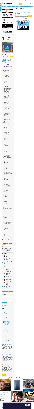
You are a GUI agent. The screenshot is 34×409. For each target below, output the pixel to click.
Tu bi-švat (5, 139)
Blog (4, 330)
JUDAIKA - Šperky (6, 91)
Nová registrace (4, 304)
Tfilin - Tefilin (5, 107)
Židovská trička (5, 122)
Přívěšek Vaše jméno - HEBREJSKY (7, 90)
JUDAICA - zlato (6, 96)
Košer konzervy (6, 166)
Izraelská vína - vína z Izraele (8, 173)
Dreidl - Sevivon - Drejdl (7, 80)
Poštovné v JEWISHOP (7, 325)
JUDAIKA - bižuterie (7, 92)
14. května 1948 (6, 144)
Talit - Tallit (5, 81)
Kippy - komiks (6, 184)
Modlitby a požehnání (7, 113)
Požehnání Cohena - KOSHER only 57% (8, 211)
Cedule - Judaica (6, 118)
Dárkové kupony (5, 195)
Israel (4, 126)
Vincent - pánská (6, 134)
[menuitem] (5, 6)
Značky (4, 216)
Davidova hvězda (6, 132)
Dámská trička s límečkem (7, 151)
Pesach (5, 143)
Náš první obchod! (6, 331)
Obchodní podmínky (16, 0)
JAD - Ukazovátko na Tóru (7, 88)
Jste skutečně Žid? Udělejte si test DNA (8, 213)
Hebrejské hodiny (6, 76)
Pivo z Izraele (6, 162)
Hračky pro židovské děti (6, 186)
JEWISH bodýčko (6, 156)
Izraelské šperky (6, 95)
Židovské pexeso (6, 102)
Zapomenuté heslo (5, 305)
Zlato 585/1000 (6, 98)
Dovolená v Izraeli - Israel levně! (7, 208)
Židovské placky (5, 189)
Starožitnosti (4, 191)
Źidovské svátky (6, 138)
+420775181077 (6, 312)
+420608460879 (6, 313)
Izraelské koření (6, 160)
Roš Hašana (6, 145)
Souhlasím (27, 404)
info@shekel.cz (6, 311)
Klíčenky (5, 115)
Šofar (4, 82)
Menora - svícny (6, 74)
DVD (3, 202)
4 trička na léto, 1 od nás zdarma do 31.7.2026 (7, 344)
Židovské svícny (6, 71)
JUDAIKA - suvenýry (6, 70)
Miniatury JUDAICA (6, 108)
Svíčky (5, 121)
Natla (4, 109)
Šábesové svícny (6, 75)
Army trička (5, 133)
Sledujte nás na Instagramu (18, 377)
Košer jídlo (5, 163)
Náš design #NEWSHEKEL (7, 157)
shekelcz (5, 316)
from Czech (5, 127)
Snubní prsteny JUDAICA (7, 97)
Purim (5, 140)
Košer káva (5, 161)
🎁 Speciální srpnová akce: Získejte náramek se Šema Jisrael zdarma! (7, 365)
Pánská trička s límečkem (7, 123)
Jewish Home (5, 174)
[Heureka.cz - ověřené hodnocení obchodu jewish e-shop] (7, 61)
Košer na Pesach (6, 169)
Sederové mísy (6, 77)
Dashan (5, 149)
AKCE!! (4, 207)
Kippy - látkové (6, 183)
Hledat (11, 56)
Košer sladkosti (6, 167)
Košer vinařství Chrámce (7, 172)
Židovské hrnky (6, 114)
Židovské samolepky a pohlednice (7, 120)
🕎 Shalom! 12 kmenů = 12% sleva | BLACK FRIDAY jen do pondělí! (6, 354)
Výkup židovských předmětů (7, 206)
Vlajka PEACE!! (6, 104)
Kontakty (5, 326)
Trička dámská (6, 150)
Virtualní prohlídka (6, 329)
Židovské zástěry (5, 190)
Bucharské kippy (6, 179)
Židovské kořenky (6, 101)
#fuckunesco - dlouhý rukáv (8, 146)
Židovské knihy (5, 197)
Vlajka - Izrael (6, 103)
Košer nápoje (6, 168)
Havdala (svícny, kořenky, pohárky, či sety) (7, 86)
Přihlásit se (5, 302)
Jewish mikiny (5, 196)
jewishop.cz (5, 317)
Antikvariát (5, 201)
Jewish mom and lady (7, 155)
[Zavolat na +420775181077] (3, 0)
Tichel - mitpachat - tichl (7, 185)
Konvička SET (5, 203)
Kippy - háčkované (6, 180)
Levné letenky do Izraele (7, 209)
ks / (7, 291)
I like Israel (5, 128)
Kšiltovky (5, 178)
